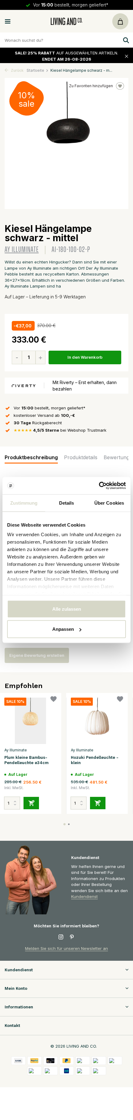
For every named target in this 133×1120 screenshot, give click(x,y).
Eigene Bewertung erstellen (36, 655)
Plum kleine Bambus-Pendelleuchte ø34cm (26, 760)
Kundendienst (84, 896)
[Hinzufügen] (31, 803)
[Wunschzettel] (53, 700)
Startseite (35, 70)
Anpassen (63, 629)
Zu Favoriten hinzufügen (91, 85)
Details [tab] (66, 502)
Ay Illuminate (22, 250)
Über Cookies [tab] (109, 502)
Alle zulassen (66, 608)
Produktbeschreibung (31, 457)
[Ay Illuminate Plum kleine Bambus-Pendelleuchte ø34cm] (30, 721)
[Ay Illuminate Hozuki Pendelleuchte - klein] (97, 721)
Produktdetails (80, 457)
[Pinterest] (72, 937)
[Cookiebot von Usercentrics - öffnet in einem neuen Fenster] (99, 486)
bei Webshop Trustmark (60, 430)
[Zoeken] (125, 40)
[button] (64, 824)
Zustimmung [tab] (24, 502)
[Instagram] (60, 937)
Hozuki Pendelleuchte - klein (94, 760)
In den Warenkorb (84, 357)
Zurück (17, 70)
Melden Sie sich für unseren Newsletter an (66, 948)
